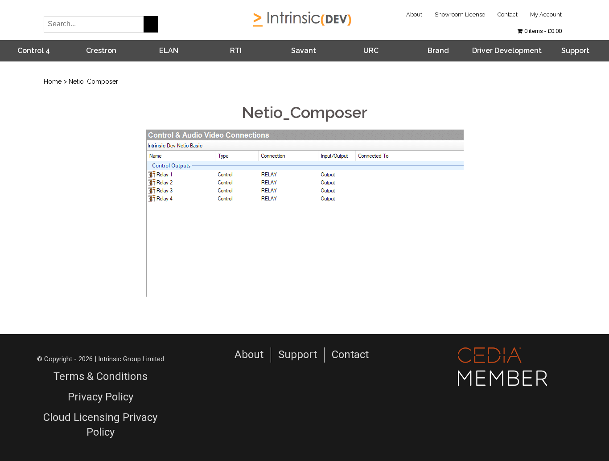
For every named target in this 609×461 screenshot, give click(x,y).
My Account (546, 14)
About (414, 14)
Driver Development (507, 50)
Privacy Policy (100, 397)
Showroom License (460, 14)
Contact (508, 14)
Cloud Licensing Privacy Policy (100, 425)
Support (575, 50)
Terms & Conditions (100, 376)
